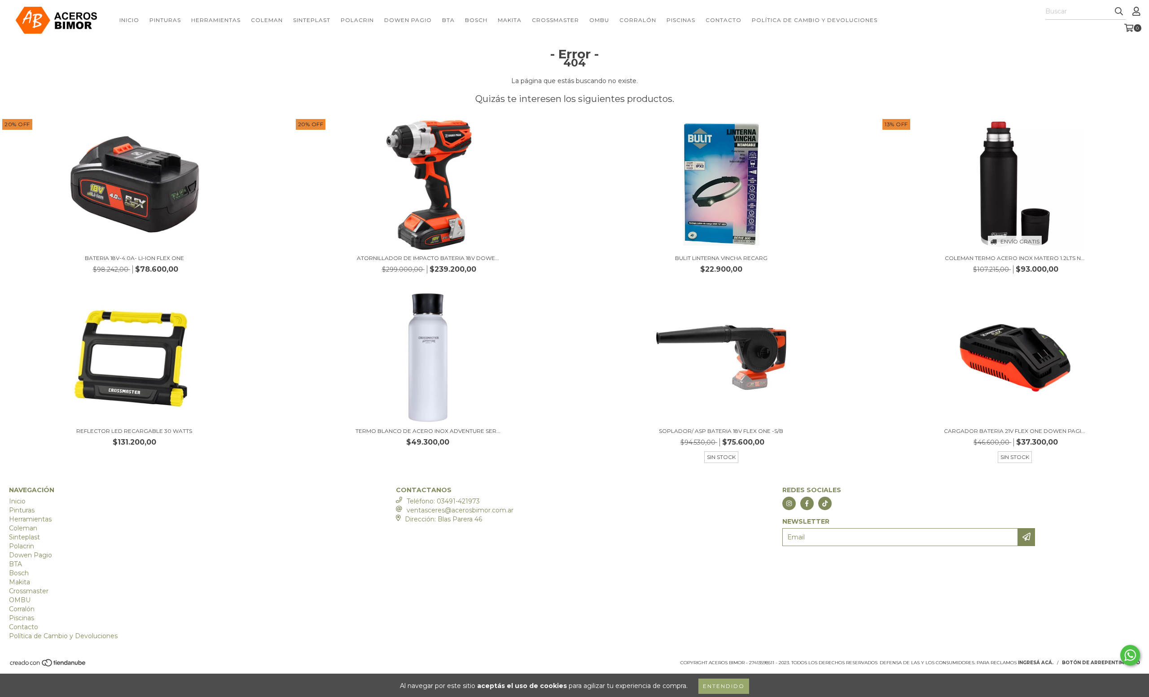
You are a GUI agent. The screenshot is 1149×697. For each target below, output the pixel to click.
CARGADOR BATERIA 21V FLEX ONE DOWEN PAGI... (1014, 431)
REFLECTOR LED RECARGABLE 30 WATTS (134, 431)
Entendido (724, 686)
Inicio (129, 20)
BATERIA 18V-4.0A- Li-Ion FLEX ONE (134, 258)
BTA (448, 20)
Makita (510, 20)
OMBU (599, 20)
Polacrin (357, 20)
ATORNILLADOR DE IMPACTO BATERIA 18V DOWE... (428, 258)
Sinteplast (311, 20)
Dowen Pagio (408, 20)
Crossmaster (555, 20)
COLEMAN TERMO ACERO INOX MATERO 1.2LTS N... (1015, 258)
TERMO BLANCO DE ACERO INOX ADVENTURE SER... (427, 431)
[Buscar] (1119, 12)
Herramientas (216, 20)
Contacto (723, 20)
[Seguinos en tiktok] (825, 503)
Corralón (637, 20)
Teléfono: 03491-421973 (443, 501)
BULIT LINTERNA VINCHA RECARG (721, 258)
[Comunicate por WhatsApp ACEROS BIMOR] (1130, 655)
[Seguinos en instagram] (789, 503)
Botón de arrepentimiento (1101, 663)
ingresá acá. (1035, 663)
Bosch (476, 20)
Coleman (267, 20)
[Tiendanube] (48, 665)
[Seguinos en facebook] (807, 503)
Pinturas (165, 20)
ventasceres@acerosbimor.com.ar (460, 510)
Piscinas (681, 20)
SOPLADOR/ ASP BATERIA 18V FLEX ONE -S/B (721, 431)
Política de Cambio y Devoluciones (814, 20)
